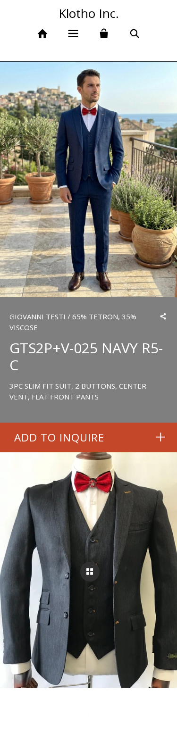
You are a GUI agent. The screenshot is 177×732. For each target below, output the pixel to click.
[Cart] (104, 33)
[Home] (42, 33)
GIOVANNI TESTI (37, 316)
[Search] (134, 33)
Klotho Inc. (89, 13)
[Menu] (73, 33)
